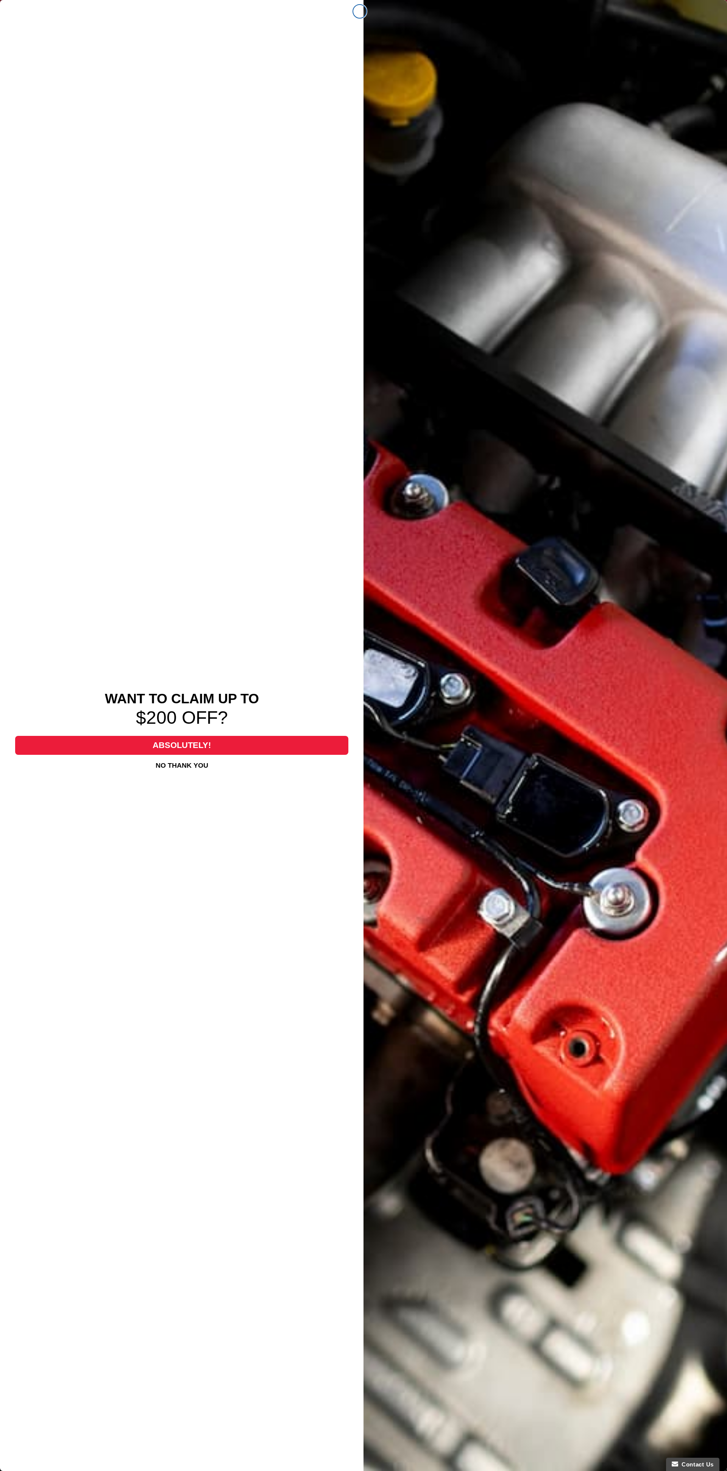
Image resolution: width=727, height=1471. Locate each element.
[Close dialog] (360, 11)
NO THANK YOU (182, 765)
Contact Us (696, 1464)
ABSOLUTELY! (182, 745)
